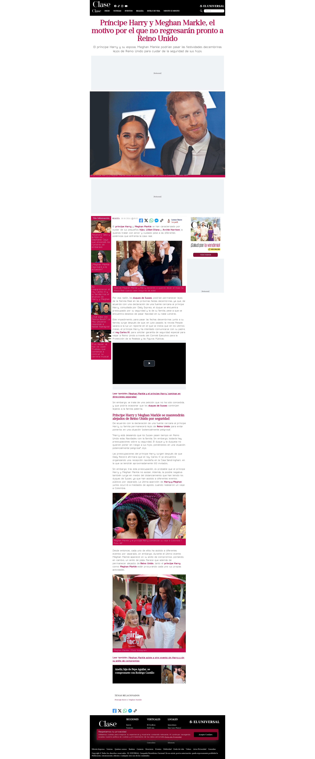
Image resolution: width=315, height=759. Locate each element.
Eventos (129, 11)
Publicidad (167, 749)
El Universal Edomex (173, 741)
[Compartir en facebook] (141, 220)
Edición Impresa (98, 749)
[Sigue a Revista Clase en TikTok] (119, 6)
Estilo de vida (153, 11)
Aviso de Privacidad (173, 737)
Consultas (151, 743)
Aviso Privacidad (199, 749)
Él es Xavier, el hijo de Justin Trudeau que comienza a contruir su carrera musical (100, 350)
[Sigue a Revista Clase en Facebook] (116, 6)
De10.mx (150, 728)
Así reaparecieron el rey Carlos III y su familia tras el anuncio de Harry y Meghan (101, 293)
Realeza (139, 11)
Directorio (149, 749)
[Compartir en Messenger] (156, 220)
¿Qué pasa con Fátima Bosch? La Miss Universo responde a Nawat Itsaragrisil (101, 321)
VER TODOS (205, 255)
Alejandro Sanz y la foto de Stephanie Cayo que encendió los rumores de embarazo (101, 240)
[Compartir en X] (146, 220)
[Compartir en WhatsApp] (151, 220)
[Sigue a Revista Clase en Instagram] (123, 6)
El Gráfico (151, 725)
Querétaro (172, 725)
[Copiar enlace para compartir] (162, 220)
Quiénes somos (121, 749)
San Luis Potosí (174, 728)
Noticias (117, 11)
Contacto (140, 749)
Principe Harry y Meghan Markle (128, 700)
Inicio (107, 11)
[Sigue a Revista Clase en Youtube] (127, 6)
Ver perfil (174, 222)
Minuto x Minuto (172, 11)
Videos (188, 749)
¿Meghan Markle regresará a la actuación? (100, 267)
